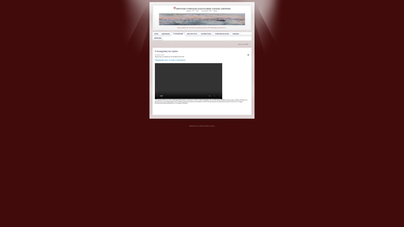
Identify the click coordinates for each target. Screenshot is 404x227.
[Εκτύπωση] (248, 55)
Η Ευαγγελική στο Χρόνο (166, 51)
